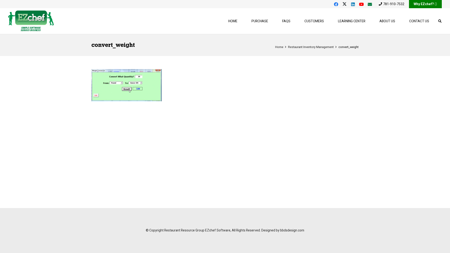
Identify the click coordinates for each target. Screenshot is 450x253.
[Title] (370, 4)
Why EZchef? (424, 4)
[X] (344, 4)
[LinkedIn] (353, 4)
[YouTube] (361, 4)
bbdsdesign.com (292, 230)
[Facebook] (336, 4)
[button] (327, 21)
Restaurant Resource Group (184, 230)
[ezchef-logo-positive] (31, 21)
